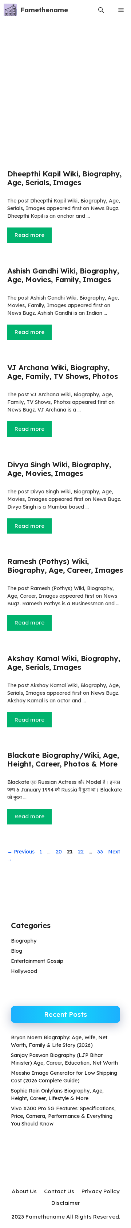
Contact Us (59, 1191)
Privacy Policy (101, 1191)
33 (101, 851)
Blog (16, 951)
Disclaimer (65, 1202)
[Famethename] (10, 10)
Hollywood (24, 971)
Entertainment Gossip (37, 961)
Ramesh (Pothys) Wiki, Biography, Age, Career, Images (65, 566)
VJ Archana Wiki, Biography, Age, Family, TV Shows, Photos (62, 372)
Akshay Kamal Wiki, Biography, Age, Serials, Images (63, 663)
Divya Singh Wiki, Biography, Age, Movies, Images (59, 469)
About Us (24, 1191)
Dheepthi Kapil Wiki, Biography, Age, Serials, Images (64, 178)
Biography (23, 940)
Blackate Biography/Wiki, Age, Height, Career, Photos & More (63, 759)
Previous (21, 851)
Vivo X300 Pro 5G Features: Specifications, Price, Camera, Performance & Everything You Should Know (63, 1116)
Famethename (44, 10)
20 (59, 851)
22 (82, 851)
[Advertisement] (65, 94)
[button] (101, 10)
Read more (29, 234)
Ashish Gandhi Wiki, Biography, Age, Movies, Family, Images (63, 275)
